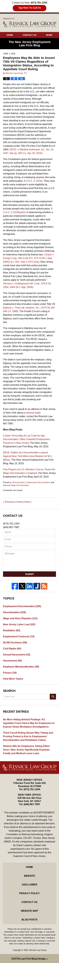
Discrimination (19, 482)
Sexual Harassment (16, 654)
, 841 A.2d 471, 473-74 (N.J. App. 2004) (28, 258)
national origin (33, 412)
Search (53, 696)
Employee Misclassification (21, 666)
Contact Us (29, 35)
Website (29, 876)
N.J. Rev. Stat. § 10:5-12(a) (24, 261)
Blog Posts (30, 919)
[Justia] (36, 586)
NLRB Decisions (15, 642)
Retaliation (11, 630)
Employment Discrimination (38, 482)
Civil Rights (12, 648)
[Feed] (44, 586)
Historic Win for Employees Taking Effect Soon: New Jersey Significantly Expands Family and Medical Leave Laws (26, 750)
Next (28, 502)
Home (10, 35)
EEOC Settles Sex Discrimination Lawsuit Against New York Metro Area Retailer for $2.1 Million (27, 456)
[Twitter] (22, 586)
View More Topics (13, 678)
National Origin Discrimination (16, 485)
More (49, 35)
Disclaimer (29, 884)
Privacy (9, 672)
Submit (29, 574)
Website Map (29, 911)
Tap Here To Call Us (29, 7)
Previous (9, 502)
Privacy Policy (29, 893)
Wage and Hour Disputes (20, 618)
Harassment (12, 660)
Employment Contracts (18, 636)
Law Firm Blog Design (28, 958)
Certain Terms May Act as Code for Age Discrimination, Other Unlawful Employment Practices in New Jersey (26, 439)
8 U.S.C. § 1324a (33, 181)
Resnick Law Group (37, 950)
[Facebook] (15, 586)
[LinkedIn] (29, 586)
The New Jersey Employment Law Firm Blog (29, 22)
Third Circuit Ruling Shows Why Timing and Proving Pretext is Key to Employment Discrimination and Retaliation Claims (28, 736)
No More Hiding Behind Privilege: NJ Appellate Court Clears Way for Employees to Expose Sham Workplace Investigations (29, 723)
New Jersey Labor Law (19, 624)
